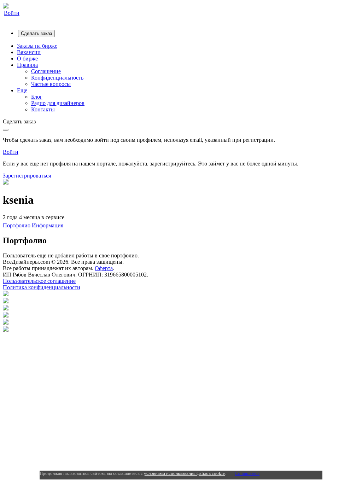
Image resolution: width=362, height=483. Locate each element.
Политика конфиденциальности (41, 287)
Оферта (104, 268)
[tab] (17, 225)
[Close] (5, 130)
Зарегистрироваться (27, 176)
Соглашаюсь (247, 473)
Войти (11, 13)
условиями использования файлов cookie (184, 473)
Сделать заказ (36, 33)
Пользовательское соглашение (39, 281)
